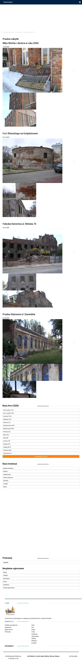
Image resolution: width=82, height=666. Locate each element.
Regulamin (8, 627)
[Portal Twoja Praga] (10, 611)
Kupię (5, 572)
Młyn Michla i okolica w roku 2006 (21, 43)
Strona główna (8, 32)
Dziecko (5, 416)
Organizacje (7, 474)
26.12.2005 (6, 137)
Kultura (5, 471)
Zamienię (6, 584)
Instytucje (34, 634)
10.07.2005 (6, 227)
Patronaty (8, 632)
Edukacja (6, 419)
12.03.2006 (6, 47)
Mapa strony (8, 629)
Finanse (5, 422)
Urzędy (5, 483)
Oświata (5, 480)
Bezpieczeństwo (8, 468)
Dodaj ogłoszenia (8, 588)
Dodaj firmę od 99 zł (41, 456)
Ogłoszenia (35, 636)
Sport (5, 435)
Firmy (33, 632)
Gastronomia (7, 425)
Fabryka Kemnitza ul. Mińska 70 (19, 223)
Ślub (4, 438)
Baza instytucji (10, 463)
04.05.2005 (6, 318)
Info (32, 627)
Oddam (5, 575)
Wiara (5, 487)
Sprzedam (6, 578)
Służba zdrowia (8, 477)
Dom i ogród (7, 413)
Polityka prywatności (11, 625)
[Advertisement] (41, 523)
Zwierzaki (6, 453)
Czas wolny (6, 410)
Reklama (34, 641)
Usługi (5, 444)
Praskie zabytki (29, 32)
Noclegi (5, 431)
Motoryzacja (7, 428)
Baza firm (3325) (11, 405)
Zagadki (5, 562)
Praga (33, 629)
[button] (8, 70)
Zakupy (5, 447)
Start (32, 625)
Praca (5, 581)
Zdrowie (5, 450)
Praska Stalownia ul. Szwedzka (19, 314)
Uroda (5, 441)
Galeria (19, 32)
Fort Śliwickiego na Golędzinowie (20, 133)
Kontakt (33, 643)
